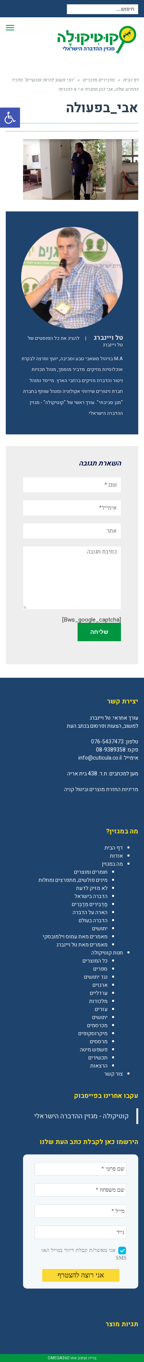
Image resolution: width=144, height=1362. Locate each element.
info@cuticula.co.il (100, 758)
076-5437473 (107, 742)
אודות (116, 856)
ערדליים (99, 993)
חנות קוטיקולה (107, 953)
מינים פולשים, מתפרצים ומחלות (73, 880)
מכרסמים (97, 1025)
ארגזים (100, 985)
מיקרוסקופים (93, 1033)
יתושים (100, 929)
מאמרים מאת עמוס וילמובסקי (75, 937)
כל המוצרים (95, 961)
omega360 (58, 1358)
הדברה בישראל (91, 896)
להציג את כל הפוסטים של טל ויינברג (75, 341)
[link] (132, 806)
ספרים (100, 969)
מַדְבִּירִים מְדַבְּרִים (90, 904)
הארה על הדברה (90, 912)
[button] (10, 118)
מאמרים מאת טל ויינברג (82, 945)
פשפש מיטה (94, 1050)
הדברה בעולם (93, 920)
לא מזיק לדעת (92, 888)
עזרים (101, 1009)
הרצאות (99, 1066)
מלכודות (98, 1001)
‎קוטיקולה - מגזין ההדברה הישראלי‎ (81, 1116)
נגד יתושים (96, 977)
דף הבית (113, 848)
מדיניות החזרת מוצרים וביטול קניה (101, 789)
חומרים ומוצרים (91, 872)
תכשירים (98, 1058)
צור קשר (113, 1074)
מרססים (99, 1042)
